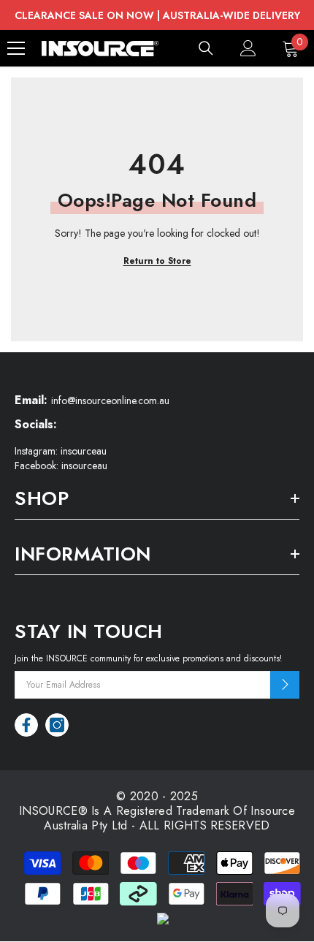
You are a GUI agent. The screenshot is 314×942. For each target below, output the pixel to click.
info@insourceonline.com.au (110, 400)
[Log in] (248, 48)
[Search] (206, 48)
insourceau (84, 451)
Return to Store (157, 260)
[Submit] (284, 685)
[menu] (16, 48)
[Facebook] (26, 725)
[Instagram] (57, 725)
